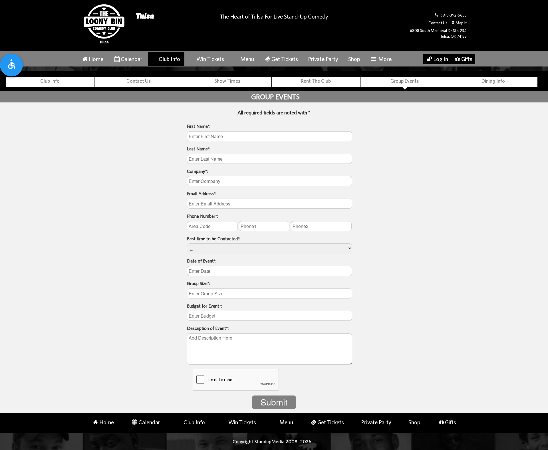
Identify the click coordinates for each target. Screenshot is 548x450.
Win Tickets (210, 59)
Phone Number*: (202, 216)
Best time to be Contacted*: (213, 238)
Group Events (404, 81)
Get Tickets (284, 59)
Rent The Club (316, 81)
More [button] (384, 59)
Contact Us (438, 23)
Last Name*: (198, 148)
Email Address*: (201, 193)
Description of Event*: (208, 328)
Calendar (131, 59)
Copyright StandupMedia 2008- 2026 (272, 441)
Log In (440, 59)
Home (96, 59)
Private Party (323, 59)
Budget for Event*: (204, 305)
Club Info (169, 59)
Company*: (197, 171)
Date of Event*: (201, 260)
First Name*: (198, 126)
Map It (461, 23)
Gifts (466, 59)
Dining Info (493, 81)
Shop (354, 59)
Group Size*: (198, 283)
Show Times (227, 81)
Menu (247, 59)
